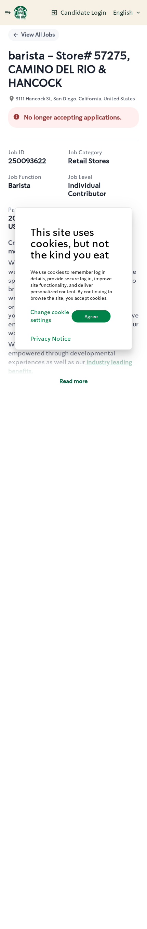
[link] (20, 12)
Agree (91, 316)
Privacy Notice (50, 338)
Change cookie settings (49, 316)
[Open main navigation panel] (7, 12)
